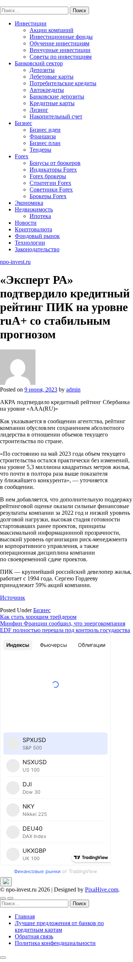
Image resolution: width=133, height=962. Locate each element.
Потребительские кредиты (63, 83)
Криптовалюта (33, 229)
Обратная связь (34, 936)
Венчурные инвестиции (60, 50)
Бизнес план (45, 143)
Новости (26, 223)
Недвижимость (34, 209)
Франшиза (43, 136)
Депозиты (42, 70)
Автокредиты (47, 90)
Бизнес (23, 123)
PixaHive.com (101, 889)
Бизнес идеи (45, 130)
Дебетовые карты (52, 76)
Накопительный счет (56, 116)
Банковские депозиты (57, 96)
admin (73, 389)
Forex (21, 156)
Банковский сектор (39, 63)
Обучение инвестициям (59, 43)
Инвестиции (31, 23)
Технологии (30, 242)
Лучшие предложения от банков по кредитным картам (59, 926)
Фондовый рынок (37, 236)
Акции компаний (52, 30)
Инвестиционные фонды (61, 37)
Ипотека (40, 216)
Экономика (29, 203)
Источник (12, 597)
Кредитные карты (52, 103)
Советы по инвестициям (61, 57)
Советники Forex (51, 189)
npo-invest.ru (15, 3)
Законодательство (37, 249)
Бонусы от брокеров (55, 163)
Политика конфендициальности (55, 943)
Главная (25, 916)
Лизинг (39, 110)
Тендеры (40, 149)
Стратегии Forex (50, 183)
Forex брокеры (48, 176)
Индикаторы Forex (53, 169)
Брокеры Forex (48, 196)
